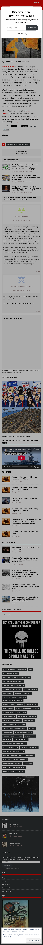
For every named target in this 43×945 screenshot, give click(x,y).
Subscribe (32, 28)
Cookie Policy (7, 937)
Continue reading (21, 34)
